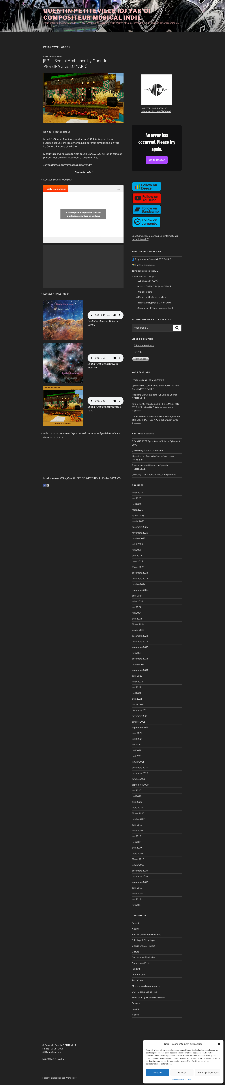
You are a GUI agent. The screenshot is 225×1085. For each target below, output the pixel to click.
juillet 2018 (137, 893)
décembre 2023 (140, 635)
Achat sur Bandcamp (144, 345)
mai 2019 (136, 842)
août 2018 (137, 887)
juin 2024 (136, 607)
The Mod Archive (155, 380)
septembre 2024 (140, 590)
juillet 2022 (137, 681)
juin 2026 (136, 498)
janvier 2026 (138, 521)
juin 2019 (136, 836)
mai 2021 (136, 750)
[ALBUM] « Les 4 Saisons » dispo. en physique (154, 474)
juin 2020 (136, 790)
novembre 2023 (140, 641)
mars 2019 (137, 853)
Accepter (158, 1072)
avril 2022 (137, 698)
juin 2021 (136, 744)
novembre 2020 (140, 773)
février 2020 (138, 813)
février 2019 (138, 859)
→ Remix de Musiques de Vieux (151, 297)
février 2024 (138, 624)
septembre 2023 (140, 647)
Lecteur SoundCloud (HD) (57, 179)
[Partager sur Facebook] (44, 485)
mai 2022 (136, 693)
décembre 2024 (140, 572)
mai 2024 (136, 613)
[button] (218, 1043)
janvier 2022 (138, 704)
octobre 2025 (138, 538)
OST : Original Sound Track (145, 991)
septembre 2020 (140, 784)
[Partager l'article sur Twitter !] (48, 485)
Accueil (135, 923)
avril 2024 (137, 618)
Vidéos (135, 1014)
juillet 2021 (137, 739)
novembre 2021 (140, 716)
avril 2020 (137, 802)
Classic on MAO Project (143, 946)
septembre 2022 (140, 670)
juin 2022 (136, 687)
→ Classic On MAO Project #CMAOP (154, 286)
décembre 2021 (140, 710)
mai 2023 (136, 653)
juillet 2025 (137, 544)
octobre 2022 (138, 664)
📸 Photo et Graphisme (143, 265)
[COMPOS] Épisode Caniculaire (147, 450)
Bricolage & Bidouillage (143, 940)
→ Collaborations (144, 291)
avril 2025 (137, 555)
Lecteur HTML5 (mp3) (56, 293)
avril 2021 (137, 756)
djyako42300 (138, 385)
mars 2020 (137, 807)
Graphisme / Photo (141, 963)
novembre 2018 (140, 876)
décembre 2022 (140, 658)
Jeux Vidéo (137, 980)
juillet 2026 (137, 492)
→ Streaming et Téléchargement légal (154, 308)
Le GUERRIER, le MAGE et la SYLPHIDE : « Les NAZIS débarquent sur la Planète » (155, 407)
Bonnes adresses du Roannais (146, 934)
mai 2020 (137, 796)
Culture (135, 951)
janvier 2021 (138, 761)
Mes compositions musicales (146, 986)
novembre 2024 (140, 578)
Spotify (135, 236)
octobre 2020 (139, 779)
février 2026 (138, 515)
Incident (136, 969)
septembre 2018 (140, 882)
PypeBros (137, 380)
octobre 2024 (138, 584)
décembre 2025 (140, 527)
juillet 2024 (137, 601)
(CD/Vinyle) (165, 111)
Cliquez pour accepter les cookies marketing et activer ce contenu (83, 214)
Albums (135, 928)
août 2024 (137, 595)
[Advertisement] (83, 266)
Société (135, 1009)
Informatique (138, 974)
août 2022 (137, 675)
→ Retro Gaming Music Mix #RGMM (153, 302)
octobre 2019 (138, 819)
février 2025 (138, 567)
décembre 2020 (140, 767)
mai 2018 (136, 905)
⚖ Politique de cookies (181, 1079)
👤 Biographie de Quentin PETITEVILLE (151, 259)
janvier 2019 (138, 864)
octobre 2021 (138, 721)
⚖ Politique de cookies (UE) (145, 270)
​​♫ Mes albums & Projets (144, 276)
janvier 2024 (138, 630)
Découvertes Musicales (143, 957)
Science (136, 1003)
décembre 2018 (140, 870)
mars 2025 (137, 561)
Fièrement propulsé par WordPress (59, 1077)
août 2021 (137, 733)
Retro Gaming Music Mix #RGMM (148, 997)
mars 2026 (137, 509)
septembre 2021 (140, 727)
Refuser (182, 1072)
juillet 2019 (137, 830)
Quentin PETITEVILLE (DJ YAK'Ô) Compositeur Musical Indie (97, 14)
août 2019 (137, 825)
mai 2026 (136, 504)
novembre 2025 (140, 532)
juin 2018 (136, 899)
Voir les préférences (208, 1072)
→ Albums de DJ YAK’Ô (147, 281)
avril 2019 (137, 847)
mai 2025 (136, 550)
